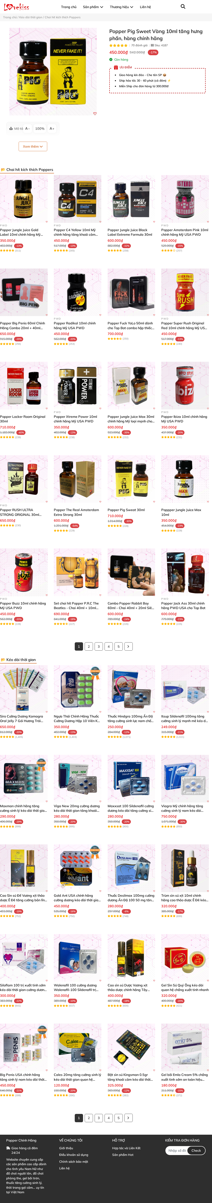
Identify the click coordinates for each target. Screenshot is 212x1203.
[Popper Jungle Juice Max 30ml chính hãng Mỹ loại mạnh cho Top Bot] (131, 386)
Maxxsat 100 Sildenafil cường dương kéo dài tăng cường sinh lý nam (131, 810)
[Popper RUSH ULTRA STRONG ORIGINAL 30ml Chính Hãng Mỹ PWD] (24, 479)
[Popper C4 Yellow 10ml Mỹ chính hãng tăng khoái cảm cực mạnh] (77, 199)
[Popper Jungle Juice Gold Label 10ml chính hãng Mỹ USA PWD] (24, 199)
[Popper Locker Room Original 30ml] (24, 386)
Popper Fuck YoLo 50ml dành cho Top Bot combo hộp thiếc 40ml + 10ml (130, 328)
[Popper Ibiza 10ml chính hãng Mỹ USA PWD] (185, 386)
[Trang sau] (128, 646)
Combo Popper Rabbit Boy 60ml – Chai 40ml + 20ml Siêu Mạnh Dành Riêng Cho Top (131, 608)
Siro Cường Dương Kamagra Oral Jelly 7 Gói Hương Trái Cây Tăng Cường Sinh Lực (21, 721)
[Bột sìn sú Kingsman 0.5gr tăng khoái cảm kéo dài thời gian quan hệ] (131, 1047)
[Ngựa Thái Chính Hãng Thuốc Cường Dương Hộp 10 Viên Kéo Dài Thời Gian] (77, 689)
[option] (53, 71)
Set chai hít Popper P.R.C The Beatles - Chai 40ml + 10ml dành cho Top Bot (76, 608)
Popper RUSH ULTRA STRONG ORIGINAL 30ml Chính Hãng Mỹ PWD (19, 514)
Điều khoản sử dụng (73, 1155)
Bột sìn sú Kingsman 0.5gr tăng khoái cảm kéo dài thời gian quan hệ (129, 1079)
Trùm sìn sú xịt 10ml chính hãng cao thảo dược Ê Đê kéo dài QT (183, 900)
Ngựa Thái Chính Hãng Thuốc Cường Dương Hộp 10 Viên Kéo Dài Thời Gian (77, 721)
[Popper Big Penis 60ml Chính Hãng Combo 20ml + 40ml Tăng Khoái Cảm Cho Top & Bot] (24, 292)
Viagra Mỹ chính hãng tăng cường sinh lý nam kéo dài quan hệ (182, 810)
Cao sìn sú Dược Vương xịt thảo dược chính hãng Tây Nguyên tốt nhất (127, 990)
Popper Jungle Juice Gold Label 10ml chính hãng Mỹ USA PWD (20, 234)
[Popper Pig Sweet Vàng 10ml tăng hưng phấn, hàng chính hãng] (53, 71)
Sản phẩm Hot (122, 1155)
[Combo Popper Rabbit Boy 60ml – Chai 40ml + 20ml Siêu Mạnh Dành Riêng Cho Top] (131, 572)
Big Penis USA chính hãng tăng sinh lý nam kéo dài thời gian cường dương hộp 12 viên (23, 1079)
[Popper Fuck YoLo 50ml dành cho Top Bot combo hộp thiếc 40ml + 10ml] (131, 292)
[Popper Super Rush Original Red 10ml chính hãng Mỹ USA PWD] (185, 292)
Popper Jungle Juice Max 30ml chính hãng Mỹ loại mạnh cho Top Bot (131, 421)
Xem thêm (31, 146)
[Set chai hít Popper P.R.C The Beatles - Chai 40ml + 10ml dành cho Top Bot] (77, 572)
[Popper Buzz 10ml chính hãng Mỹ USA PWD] (24, 572)
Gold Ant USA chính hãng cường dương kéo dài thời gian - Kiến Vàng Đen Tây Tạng (77, 900)
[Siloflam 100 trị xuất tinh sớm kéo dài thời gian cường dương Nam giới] (24, 958)
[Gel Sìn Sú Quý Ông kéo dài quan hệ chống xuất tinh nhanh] (185, 958)
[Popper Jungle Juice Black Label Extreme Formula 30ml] (131, 199)
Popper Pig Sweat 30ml (126, 510)
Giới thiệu (66, 1148)
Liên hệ (64, 1168)
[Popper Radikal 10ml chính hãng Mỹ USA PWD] (77, 292)
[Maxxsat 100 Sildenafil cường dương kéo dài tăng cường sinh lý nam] (131, 779)
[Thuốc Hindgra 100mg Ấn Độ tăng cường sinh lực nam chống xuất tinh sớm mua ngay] (131, 689)
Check (196, 1150)
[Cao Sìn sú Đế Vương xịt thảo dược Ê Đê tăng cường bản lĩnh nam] (24, 868)
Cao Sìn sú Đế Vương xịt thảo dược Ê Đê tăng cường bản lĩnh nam (23, 900)
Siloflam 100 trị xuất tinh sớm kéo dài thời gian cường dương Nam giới (23, 990)
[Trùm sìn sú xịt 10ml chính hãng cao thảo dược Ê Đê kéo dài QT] (185, 868)
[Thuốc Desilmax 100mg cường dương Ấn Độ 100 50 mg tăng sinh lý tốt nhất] (131, 868)
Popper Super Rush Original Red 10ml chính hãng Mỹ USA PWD (184, 328)
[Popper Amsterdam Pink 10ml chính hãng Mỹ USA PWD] (185, 199)
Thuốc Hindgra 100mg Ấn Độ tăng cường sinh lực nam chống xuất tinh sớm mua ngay (131, 721)
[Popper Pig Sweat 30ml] (131, 479)
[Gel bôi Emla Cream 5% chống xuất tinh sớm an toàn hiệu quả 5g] (185, 1047)
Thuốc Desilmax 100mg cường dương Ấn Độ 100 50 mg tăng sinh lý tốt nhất (131, 900)
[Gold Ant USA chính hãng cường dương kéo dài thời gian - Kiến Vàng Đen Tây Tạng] (77, 868)
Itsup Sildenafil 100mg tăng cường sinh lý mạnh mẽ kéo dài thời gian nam (184, 721)
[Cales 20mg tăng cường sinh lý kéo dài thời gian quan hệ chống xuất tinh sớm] (77, 1047)
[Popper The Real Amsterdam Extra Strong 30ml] (77, 479)
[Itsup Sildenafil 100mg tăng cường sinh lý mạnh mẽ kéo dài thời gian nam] (185, 689)
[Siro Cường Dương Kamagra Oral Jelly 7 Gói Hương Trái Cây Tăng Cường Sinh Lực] (24, 689)
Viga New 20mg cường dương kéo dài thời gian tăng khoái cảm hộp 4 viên (77, 810)
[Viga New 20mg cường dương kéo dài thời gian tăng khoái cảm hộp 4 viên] (77, 779)
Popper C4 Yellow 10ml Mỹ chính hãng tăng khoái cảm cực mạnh (75, 234)
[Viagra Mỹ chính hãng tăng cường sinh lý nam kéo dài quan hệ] (185, 779)
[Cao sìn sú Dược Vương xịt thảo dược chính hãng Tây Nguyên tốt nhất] (131, 958)
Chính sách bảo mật (73, 1162)
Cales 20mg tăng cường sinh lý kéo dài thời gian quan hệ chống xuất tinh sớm (77, 1079)
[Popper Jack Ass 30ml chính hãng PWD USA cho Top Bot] (185, 572)
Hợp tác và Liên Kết (126, 1148)
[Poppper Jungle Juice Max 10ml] (185, 479)
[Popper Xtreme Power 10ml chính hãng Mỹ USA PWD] (77, 386)
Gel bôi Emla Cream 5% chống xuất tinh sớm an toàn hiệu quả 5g (184, 1079)
